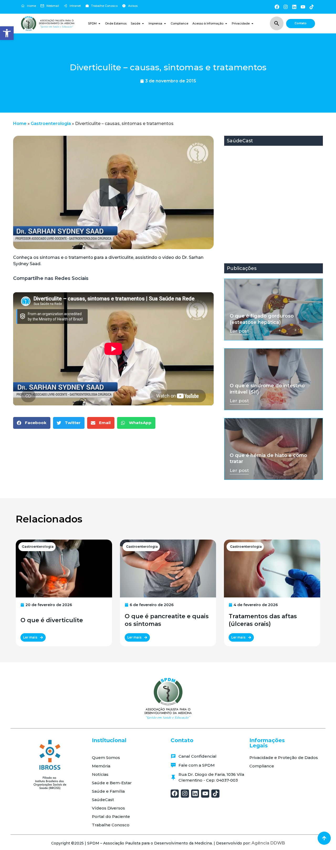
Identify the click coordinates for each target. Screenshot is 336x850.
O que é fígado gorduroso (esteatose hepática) (262, 319)
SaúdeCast (103, 799)
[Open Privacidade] (252, 23)
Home (20, 123)
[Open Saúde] (142, 23)
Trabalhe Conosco (110, 824)
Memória (101, 765)
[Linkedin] (294, 6)
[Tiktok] (311, 6)
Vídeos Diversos (108, 808)
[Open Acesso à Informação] (226, 23)
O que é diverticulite (51, 620)
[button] (7, 33)
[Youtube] (303, 6)
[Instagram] (285, 6)
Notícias (100, 774)
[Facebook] (277, 6)
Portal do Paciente (111, 816)
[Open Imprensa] (165, 23)
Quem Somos (106, 757)
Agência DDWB (268, 843)
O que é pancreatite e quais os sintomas (167, 620)
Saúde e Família (108, 791)
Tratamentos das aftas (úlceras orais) (263, 620)
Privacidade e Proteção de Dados (283, 757)
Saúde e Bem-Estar (112, 782)
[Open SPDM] (99, 23)
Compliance (261, 765)
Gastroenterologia (51, 123)
